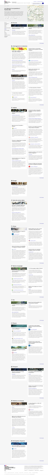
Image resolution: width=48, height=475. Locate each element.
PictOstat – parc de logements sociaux (16, 160)
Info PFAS (13, 427)
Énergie (5, 26)
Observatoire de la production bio (17, 284)
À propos (36, 1)
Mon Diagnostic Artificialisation (33, 60)
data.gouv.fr (41, 470)
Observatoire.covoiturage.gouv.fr (32, 388)
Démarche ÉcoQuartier (33, 97)
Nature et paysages (6, 30)
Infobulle (31, 3)
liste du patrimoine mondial (38, 280)
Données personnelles (21, 472)
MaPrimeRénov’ (38, 114)
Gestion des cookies (26, 472)
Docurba (13, 69)
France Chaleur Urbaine (14, 187)
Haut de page (42, 43)
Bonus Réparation (14, 207)
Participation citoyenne (6, 36)
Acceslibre (13, 80)
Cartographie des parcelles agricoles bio (17, 278)
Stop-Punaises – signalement (33, 166)
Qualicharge (13, 30)
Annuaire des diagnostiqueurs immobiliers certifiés (17, 148)
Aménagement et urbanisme (6, 24)
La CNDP (15, 448)
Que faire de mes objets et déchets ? (16, 212)
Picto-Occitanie (30, 274)
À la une (5, 22)
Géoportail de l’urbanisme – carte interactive (17, 60)
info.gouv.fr (25, 470)
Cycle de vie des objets (7, 27)
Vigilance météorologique (33, 329)
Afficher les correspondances (43, 3)
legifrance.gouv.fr (37, 470)
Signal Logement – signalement (33, 137)
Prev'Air (13, 407)
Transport (5, 33)
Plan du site (5, 472)
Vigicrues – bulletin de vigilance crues (18, 338)
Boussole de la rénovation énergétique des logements (34, 118)
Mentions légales (16, 472)
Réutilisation (30, 472)
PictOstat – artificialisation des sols (32, 77)
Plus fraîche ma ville (32, 240)
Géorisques (15, 352)
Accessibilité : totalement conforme (10, 472)
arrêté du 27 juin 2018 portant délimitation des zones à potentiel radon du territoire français (35, 412)
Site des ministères (40, 1)
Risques (5, 32)
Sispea (29, 304)
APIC (31, 345)
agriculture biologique (14, 273)
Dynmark (15, 128)
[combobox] (37, 3)
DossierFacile (30, 154)
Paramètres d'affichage (35, 472)
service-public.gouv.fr (30, 470)
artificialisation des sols (33, 52)
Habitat (5, 25)
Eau (4, 31)
